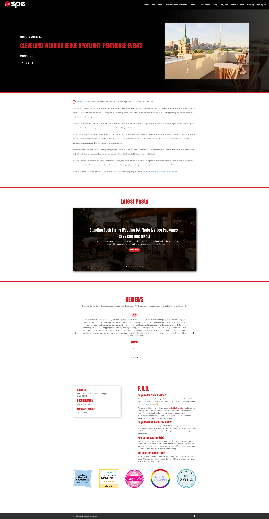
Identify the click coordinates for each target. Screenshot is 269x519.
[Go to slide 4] (137, 357)
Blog (215, 5)
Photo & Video (237, 5)
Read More (134, 250)
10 (142, 266)
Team (192, 5)
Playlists (224, 5)
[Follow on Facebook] (22, 63)
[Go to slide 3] (135, 357)
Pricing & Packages (256, 5)
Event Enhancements (176, 5)
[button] (75, 333)
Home (146, 5)
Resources (205, 5)
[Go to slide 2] (133, 357)
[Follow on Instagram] (27, 63)
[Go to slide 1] (131, 357)
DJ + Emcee (158, 5)
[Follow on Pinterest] (32, 63)
